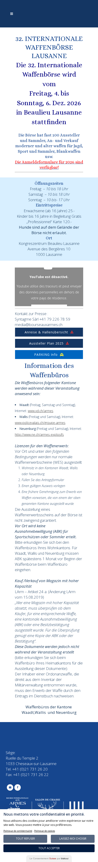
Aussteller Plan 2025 (46, 343)
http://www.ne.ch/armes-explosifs (39, 434)
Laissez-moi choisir (72, 839)
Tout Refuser (25, 839)
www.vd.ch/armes (40, 411)
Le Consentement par (49, 858)
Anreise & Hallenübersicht (46, 332)
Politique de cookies (44, 831)
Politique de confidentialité (17, 831)
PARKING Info (46, 354)
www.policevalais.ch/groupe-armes (40, 422)
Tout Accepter (49, 848)
